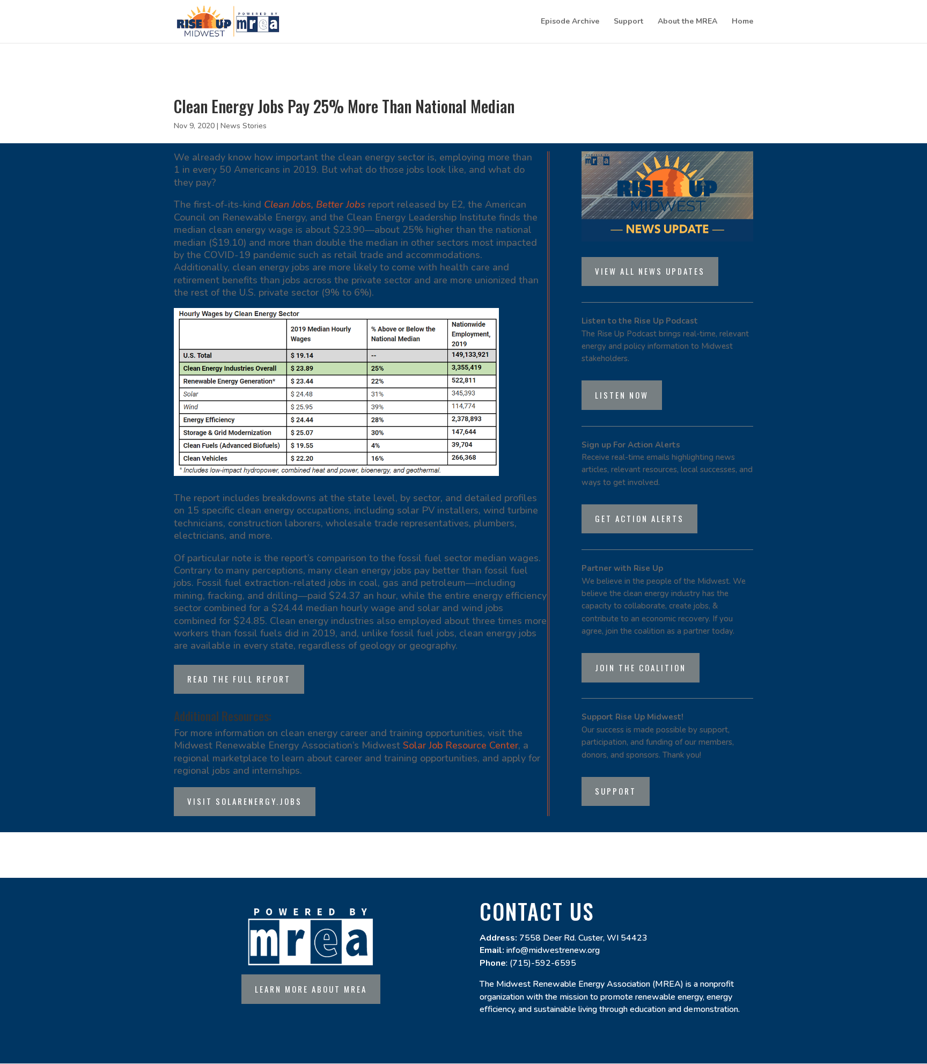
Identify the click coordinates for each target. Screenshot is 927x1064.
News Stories (243, 126)
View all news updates (650, 271)
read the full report (239, 679)
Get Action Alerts (639, 518)
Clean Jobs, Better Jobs (316, 204)
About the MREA (687, 22)
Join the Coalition (640, 667)
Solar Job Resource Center (460, 745)
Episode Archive (570, 22)
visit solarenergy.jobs (244, 801)
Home (742, 22)
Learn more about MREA (311, 989)
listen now (622, 395)
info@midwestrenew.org (553, 950)
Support (628, 22)
